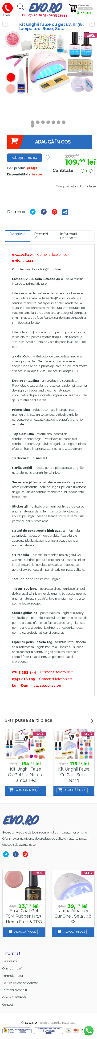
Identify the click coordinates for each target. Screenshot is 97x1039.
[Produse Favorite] (47, 158)
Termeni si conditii (15, 990)
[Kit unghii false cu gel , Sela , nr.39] (74, 744)
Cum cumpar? (12, 968)
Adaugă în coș (53, 142)
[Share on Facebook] (44, 212)
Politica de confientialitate (20, 983)
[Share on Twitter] (33, 212)
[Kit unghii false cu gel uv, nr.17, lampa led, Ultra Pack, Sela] (92, 24)
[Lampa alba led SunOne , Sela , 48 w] (26, 885)
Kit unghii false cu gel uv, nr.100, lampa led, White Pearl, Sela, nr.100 (25, 780)
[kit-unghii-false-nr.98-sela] (50, 63)
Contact (7, 1004)
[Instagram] (55, 212)
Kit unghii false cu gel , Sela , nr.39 (73, 775)
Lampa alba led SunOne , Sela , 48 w (26, 916)
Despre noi (9, 961)
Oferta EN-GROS (14, 997)
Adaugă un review (24, 157)
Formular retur (12, 975)
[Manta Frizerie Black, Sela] (75, 885)
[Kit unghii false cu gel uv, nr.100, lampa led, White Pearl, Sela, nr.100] (5, 24)
